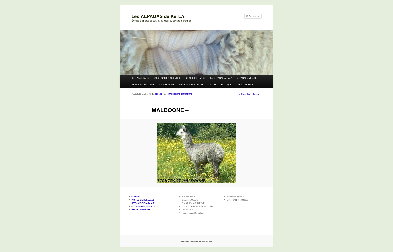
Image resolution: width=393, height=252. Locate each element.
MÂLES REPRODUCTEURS (180, 94)
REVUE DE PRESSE (141, 209)
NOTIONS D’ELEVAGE (195, 77)
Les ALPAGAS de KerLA (157, 16)
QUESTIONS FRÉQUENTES (167, 77)
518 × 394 (159, 94)
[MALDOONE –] (196, 153)
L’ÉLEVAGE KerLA (140, 77)
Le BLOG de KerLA (244, 84)
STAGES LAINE (166, 84)
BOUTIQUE (226, 84)
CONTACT (136, 196)
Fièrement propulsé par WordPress (196, 241)
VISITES (212, 84)
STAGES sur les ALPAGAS (191, 84)
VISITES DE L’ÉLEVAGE (142, 199)
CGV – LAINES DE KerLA (143, 206)
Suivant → (257, 94)
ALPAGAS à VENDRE (247, 77)
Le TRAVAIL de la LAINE (143, 84)
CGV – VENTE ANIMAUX (143, 203)
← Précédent (244, 94)
